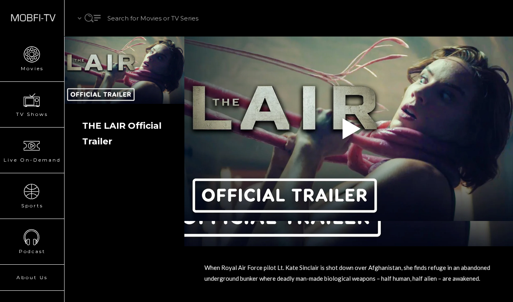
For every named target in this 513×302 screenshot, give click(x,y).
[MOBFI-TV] (32, 18)
